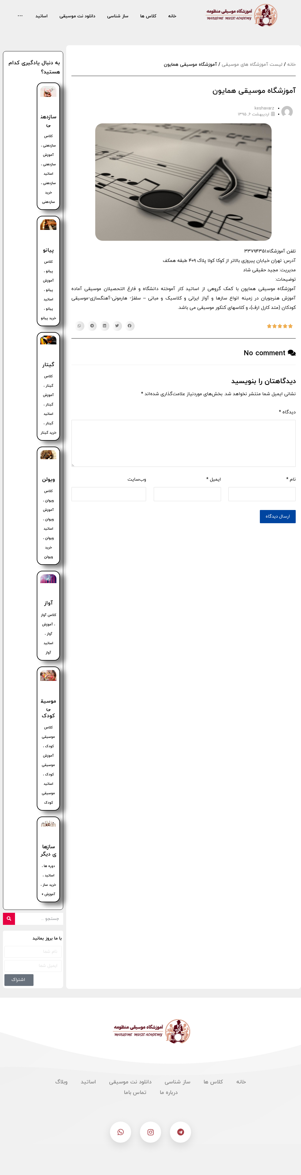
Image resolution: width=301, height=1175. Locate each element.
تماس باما (135, 1092)
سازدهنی (48, 120)
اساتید (88, 1082)
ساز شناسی (177, 1082)
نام (291, 479)
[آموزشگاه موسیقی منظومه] (240, 15)
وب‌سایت (137, 479)
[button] (130, 326)
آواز (48, 603)
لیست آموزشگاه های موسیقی (252, 64)
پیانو (48, 250)
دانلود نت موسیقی (130, 1082)
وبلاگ (61, 1082)
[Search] (9, 919)
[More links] (20, 16)
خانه (291, 64)
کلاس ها (213, 1082)
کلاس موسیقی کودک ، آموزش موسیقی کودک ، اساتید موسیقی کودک (48, 765)
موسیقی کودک (48, 709)
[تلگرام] (180, 1132)
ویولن (48, 479)
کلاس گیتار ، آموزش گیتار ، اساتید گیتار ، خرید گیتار (48, 404)
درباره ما (169, 1092)
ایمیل (213, 479)
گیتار (48, 364)
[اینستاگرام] (150, 1132)
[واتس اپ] (120, 1132)
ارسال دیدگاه (278, 517)
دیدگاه (287, 412)
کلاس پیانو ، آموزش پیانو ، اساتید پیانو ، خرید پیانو (48, 290)
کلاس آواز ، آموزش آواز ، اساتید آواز (48, 634)
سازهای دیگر (48, 850)
